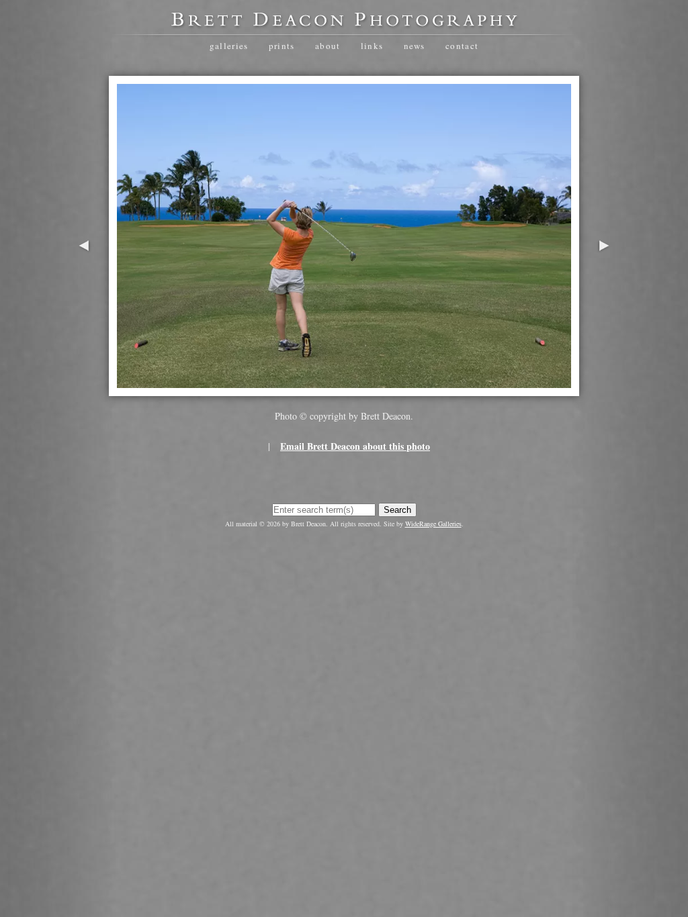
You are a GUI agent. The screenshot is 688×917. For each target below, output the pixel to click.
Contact (461, 46)
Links (372, 46)
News (414, 46)
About (328, 46)
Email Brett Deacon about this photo (355, 446)
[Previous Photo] (84, 287)
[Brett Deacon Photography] (344, 23)
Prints (282, 46)
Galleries (229, 46)
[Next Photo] (604, 287)
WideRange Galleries (433, 523)
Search (397, 510)
